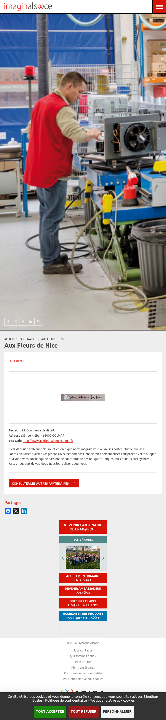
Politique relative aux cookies (83, 679)
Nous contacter (83, 650)
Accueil (9, 339)
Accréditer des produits (83, 615)
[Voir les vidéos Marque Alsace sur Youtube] (23, 322)
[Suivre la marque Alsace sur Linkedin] (31, 322)
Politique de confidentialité (83, 673)
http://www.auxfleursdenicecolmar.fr (48, 440)
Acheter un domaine (83, 578)
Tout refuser (83, 711)
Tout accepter (50, 711)
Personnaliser (117, 711)
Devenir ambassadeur (83, 590)
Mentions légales (83, 667)
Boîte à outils (83, 539)
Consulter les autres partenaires (40, 484)
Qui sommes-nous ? (83, 656)
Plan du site (83, 662)
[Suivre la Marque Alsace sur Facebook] (8, 322)
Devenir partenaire (83, 527)
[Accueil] (28, 6)
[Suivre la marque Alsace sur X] (15, 322)
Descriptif (17, 361)
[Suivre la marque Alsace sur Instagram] (38, 322)
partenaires (27, 339)
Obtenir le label (83, 603)
